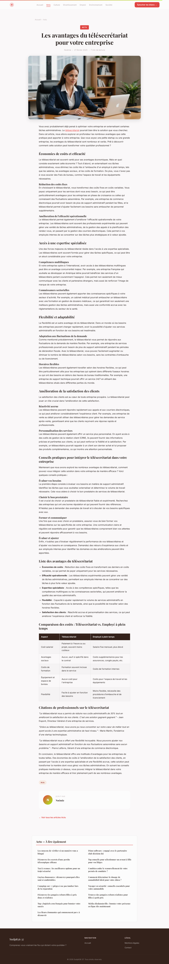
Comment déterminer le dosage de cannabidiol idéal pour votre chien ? (104, 878)
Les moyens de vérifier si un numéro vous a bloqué (58, 852)
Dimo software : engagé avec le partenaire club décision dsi (107, 852)
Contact (128, 947)
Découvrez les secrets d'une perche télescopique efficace (54, 861)
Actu (48, 5)
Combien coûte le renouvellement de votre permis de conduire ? (108, 869)
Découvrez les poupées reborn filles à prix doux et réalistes (57, 896)
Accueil (40, 5)
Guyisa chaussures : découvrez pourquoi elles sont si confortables (59, 878)
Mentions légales (132, 943)
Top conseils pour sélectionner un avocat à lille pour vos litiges (109, 861)
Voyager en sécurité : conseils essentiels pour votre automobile (109, 887)
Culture (57, 5)
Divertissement (70, 5)
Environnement (95, 5)
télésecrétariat (72, 130)
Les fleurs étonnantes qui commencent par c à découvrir (59, 913)
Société (108, 5)
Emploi (83, 5)
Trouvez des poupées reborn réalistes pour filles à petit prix (108, 896)
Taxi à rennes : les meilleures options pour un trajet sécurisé (59, 869)
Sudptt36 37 (17, 939)
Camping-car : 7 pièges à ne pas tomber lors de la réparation (58, 887)
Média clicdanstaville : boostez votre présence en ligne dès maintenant (109, 905)
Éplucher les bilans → (147, 5)
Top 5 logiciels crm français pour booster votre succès (59, 905)
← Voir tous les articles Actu (52, 817)
